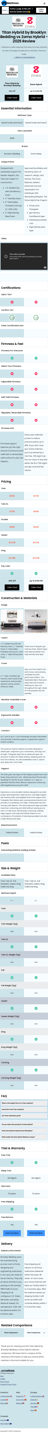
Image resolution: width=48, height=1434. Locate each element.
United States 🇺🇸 (6, 1396)
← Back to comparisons (24, 57)
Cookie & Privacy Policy (8, 1384)
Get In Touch (4, 1382)
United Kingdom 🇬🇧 (37, 1396)
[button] (44, 3)
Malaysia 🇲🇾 (20, 1403)
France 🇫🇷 (33, 1407)
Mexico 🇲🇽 (4, 1403)
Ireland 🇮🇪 (34, 1400)
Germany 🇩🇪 (34, 1403)
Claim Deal (41, 10)
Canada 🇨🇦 (4, 1400)
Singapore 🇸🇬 (20, 1396)
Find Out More (12, 1233)
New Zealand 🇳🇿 (6, 1424)
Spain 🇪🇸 (33, 1410)
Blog (1, 1376)
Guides (2, 1379)
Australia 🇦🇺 (4, 1420)
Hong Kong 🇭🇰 (21, 1400)
